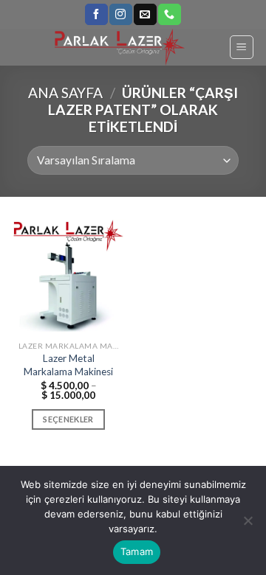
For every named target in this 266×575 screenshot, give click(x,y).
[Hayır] (247, 525)
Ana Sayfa (65, 92)
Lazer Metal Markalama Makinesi (68, 364)
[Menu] (242, 47)
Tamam (136, 551)
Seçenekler (68, 419)
